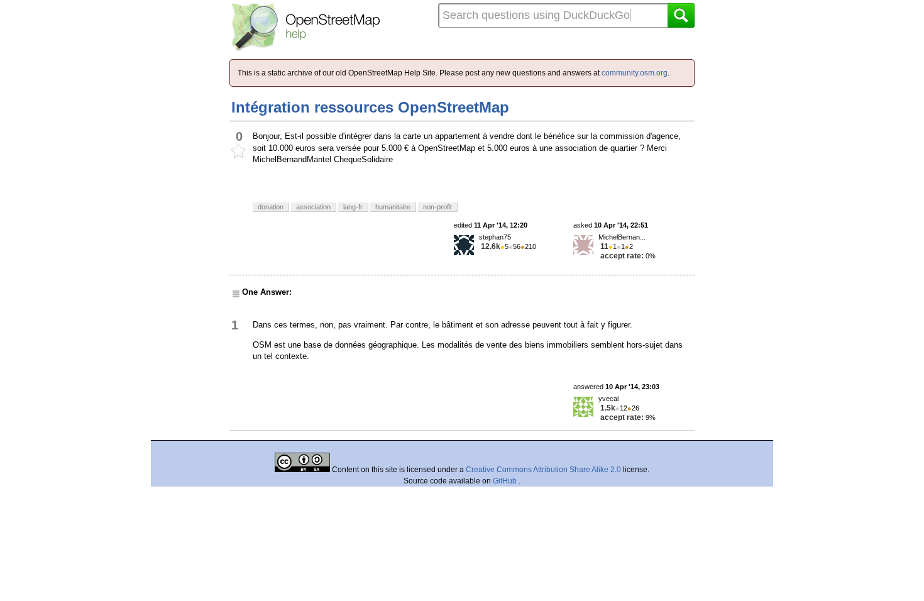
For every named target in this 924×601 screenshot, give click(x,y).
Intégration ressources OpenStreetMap (370, 107)
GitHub (506, 481)
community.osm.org (635, 73)
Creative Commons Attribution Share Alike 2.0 (543, 469)
